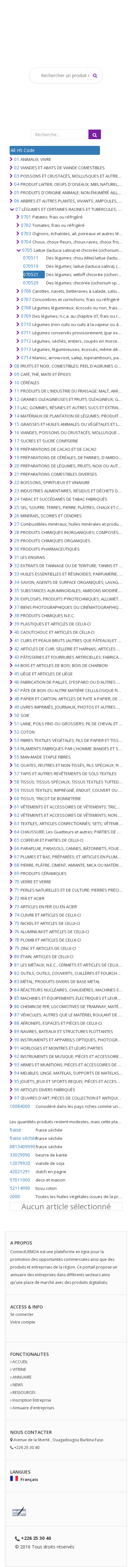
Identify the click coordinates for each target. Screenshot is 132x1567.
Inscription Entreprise (31, 1400)
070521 (30, 274)
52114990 (20, 1188)
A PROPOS (21, 1243)
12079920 (20, 1163)
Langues (20, 1472)
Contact (35, 1432)
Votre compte (22, 1322)
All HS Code (23, 150)
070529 (30, 283)
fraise (15, 1130)
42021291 (20, 1171)
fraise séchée (22, 1138)
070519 (30, 266)
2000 (15, 1196)
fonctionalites (29, 1354)
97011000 (20, 1180)
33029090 (20, 1155)
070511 (30, 258)
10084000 (20, 1106)
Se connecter (22, 1314)
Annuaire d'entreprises (33, 1408)
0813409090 (22, 1146)
